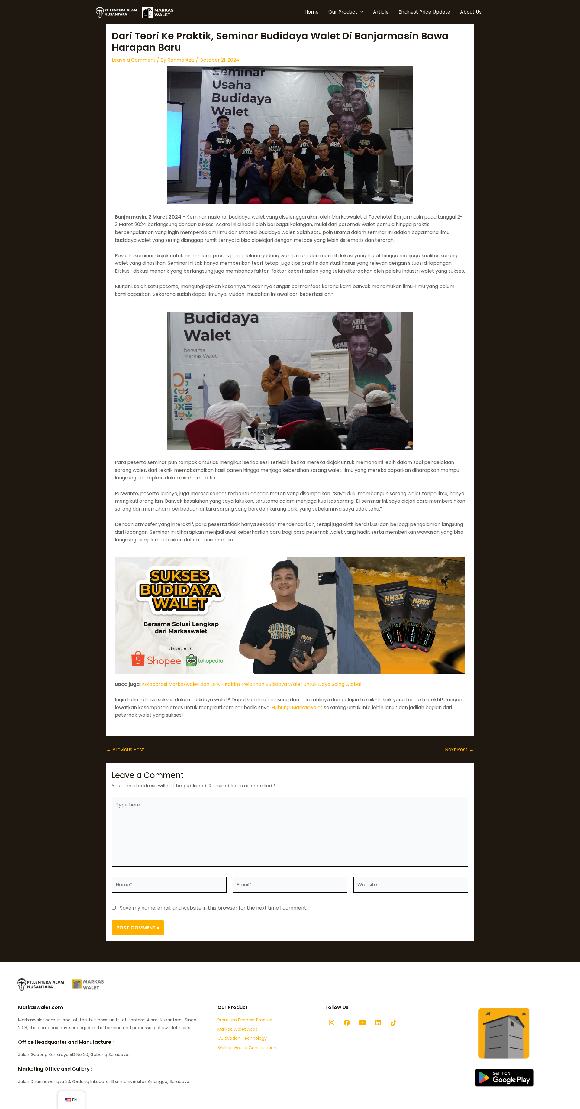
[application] (360, 12)
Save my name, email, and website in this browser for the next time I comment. (213, 907)
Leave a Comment (134, 60)
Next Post (459, 749)
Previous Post (125, 749)
